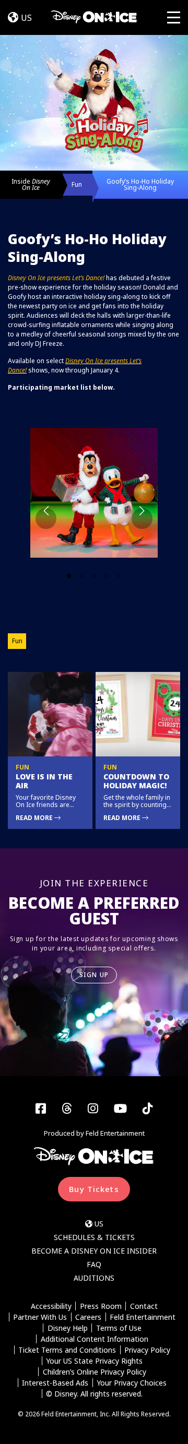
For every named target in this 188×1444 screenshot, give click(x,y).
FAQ (94, 1264)
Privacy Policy (147, 1349)
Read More (35, 817)
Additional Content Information (94, 1338)
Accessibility (51, 1306)
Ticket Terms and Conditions (67, 1349)
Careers (88, 1317)
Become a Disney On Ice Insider (94, 1251)
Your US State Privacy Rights (94, 1360)
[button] (94, 496)
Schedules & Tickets (94, 1237)
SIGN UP (94, 974)
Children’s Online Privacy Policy (94, 1371)
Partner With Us (40, 1317)
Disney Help (68, 1327)
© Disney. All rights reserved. (94, 1393)
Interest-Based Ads (55, 1382)
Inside (30, 184)
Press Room (101, 1306)
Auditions (94, 1278)
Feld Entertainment (142, 1317)
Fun (77, 184)
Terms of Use (119, 1327)
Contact (144, 1306)
